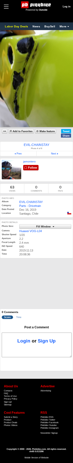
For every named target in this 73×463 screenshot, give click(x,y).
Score (7, 317)
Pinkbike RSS (46, 417)
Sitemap (7, 404)
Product (7, 420)
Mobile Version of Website (37, 457)
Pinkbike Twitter (47, 420)
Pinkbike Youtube (48, 425)
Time (18, 317)
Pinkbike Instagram (49, 428)
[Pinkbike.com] (36, 4)
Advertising (45, 390)
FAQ (6, 393)
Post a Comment (36, 327)
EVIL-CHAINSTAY (31, 202)
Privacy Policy (10, 399)
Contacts (8, 390)
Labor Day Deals (17, 26)
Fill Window (43, 226)
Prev (19, 153)
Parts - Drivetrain (30, 205)
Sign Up (47, 340)
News (36, 26)
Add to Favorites (23, 131)
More (63, 26)
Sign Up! (8, 402)
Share (65, 135)
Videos (14, 425)
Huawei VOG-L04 (30, 231)
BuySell (49, 26)
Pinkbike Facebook (49, 422)
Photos (7, 425)
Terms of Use (10, 396)
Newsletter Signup (49, 433)
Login (23, 340)
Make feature (47, 131)
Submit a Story (11, 417)
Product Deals (10, 422)
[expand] (4, 131)
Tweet (66, 131)
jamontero (29, 161)
